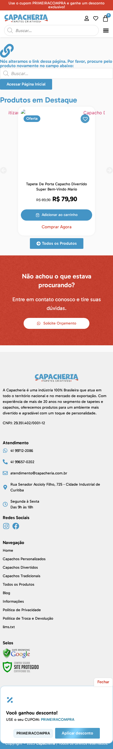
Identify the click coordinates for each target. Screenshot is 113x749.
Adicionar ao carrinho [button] (60, 214)
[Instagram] (6, 526)
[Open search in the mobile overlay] (51, 30)
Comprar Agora (57, 227)
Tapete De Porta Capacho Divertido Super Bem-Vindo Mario (56, 187)
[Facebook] (15, 526)
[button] (106, 30)
